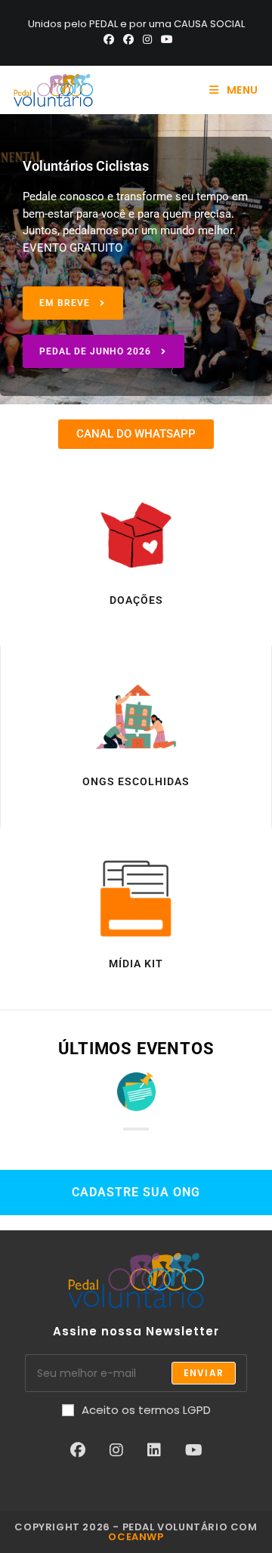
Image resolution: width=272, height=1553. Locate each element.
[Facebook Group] (128, 39)
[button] (73, 303)
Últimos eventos (136, 1048)
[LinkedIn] (154, 1450)
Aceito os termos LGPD (146, 1410)
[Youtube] (164, 39)
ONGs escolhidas (136, 781)
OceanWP (135, 1537)
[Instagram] (147, 39)
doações (136, 600)
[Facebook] (109, 39)
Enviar (204, 1372)
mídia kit (136, 963)
